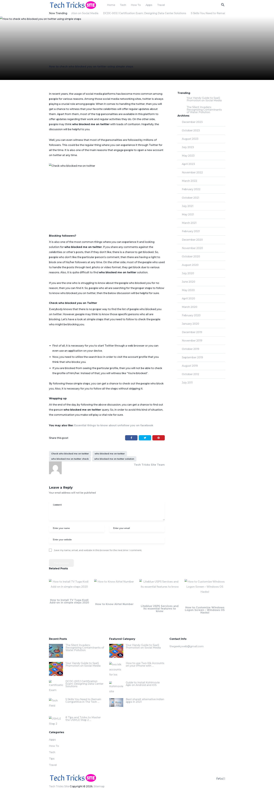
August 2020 (190, 264)
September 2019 (192, 357)
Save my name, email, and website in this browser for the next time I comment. (98, 550)
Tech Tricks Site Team (149, 464)
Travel (161, 5)
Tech (123, 5)
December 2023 (192, 122)
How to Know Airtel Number (114, 604)
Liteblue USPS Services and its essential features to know (160, 608)
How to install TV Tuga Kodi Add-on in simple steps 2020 (69, 601)
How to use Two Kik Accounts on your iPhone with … (145, 664)
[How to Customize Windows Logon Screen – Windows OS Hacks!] (205, 592)
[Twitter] (219, 778)
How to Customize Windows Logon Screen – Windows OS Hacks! (205, 610)
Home (111, 5)
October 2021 (190, 197)
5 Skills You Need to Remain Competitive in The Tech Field (219, 13)
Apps (149, 5)
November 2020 (192, 248)
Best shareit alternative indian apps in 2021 (145, 700)
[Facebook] (217, 778)
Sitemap (99, 786)
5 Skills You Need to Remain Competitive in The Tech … (83, 700)
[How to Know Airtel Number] (114, 590)
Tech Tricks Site (59, 786)
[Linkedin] (221, 778)
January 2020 (190, 323)
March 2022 (189, 180)
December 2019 (192, 332)
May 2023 (188, 155)
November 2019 (192, 340)
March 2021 (189, 222)
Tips (52, 758)
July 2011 (187, 382)
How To (136, 5)
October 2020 (191, 256)
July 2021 (187, 206)
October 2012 (190, 374)
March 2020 (189, 306)
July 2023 (188, 147)
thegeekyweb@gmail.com (187, 646)
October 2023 (191, 130)
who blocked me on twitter (110, 453)
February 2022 (191, 189)
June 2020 (188, 281)
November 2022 (192, 172)
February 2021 (191, 231)
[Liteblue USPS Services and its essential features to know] (159, 592)
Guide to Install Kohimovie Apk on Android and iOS (143, 684)
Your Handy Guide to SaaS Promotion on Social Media (204, 99)
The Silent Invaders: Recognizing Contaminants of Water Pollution (204, 110)
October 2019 (190, 348)
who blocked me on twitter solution (114, 459)
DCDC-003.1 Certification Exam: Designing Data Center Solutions (135, 13)
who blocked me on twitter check (70, 459)
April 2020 (188, 298)
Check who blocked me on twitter (70, 453)
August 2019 (190, 365)
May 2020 (188, 290)
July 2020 (188, 273)
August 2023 (190, 138)
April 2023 (188, 164)
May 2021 (188, 214)
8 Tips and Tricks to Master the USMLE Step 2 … (83, 718)
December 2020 (192, 239)
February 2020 (191, 315)
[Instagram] (224, 778)
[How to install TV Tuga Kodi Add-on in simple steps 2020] (69, 589)
